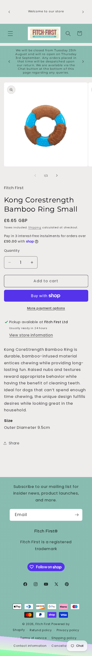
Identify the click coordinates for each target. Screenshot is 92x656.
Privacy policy (68, 630)
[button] (10, 33)
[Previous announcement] (9, 12)
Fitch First (43, 624)
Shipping (34, 227)
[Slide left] (35, 175)
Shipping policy (64, 638)
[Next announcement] (83, 12)
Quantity (12, 250)
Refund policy (41, 630)
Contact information (30, 646)
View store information (31, 335)
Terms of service (33, 638)
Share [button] (14, 443)
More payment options (46, 308)
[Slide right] (57, 175)
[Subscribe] (76, 515)
